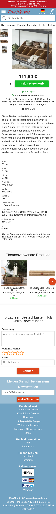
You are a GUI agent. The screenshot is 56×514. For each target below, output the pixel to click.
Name (4, 357)
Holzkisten (7, 184)
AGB (28, 442)
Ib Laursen (7, 191)
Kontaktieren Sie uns (28, 413)
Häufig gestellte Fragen (28, 421)
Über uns (28, 417)
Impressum (28, 446)
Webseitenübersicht (28, 425)
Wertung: (10, 348)
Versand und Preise (28, 409)
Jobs (28, 433)
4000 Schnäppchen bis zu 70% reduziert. (28, 6)
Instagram (28, 460)
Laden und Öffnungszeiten (28, 429)
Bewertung (7, 329)
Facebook (28, 456)
